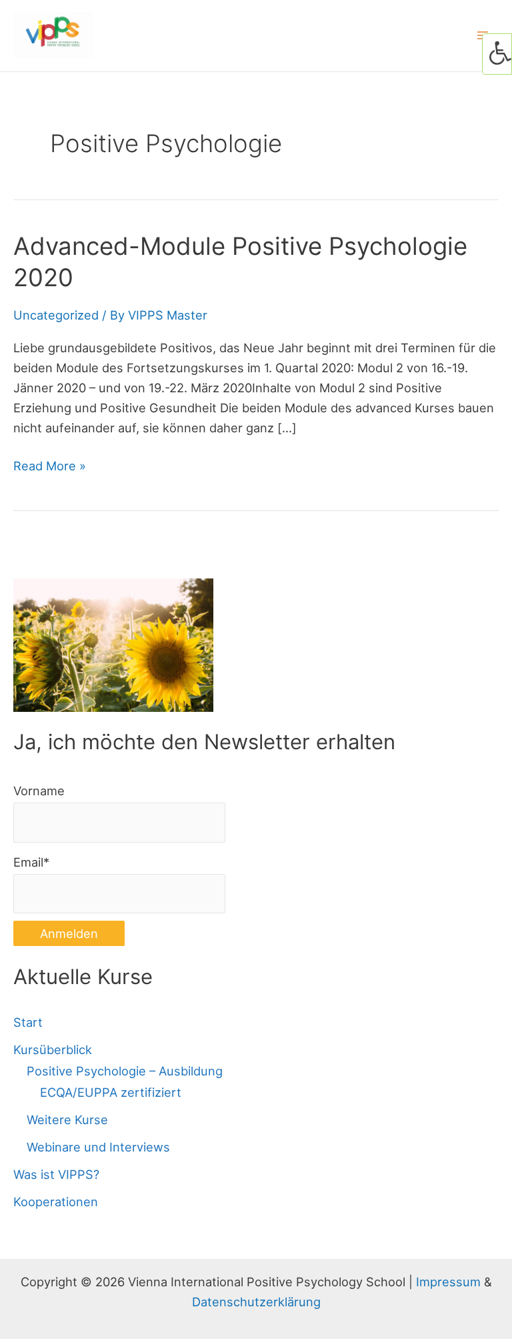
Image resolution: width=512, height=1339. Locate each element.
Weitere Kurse (67, 1119)
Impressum (448, 1281)
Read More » (49, 467)
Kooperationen (55, 1201)
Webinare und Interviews (98, 1147)
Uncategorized (56, 315)
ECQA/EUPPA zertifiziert (110, 1092)
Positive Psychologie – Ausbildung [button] (125, 1070)
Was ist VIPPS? (56, 1174)
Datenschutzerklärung (256, 1301)
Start (28, 1022)
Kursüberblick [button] (52, 1049)
